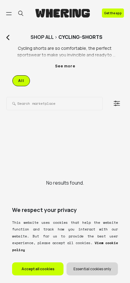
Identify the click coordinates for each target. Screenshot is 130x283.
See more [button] (65, 66)
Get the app (113, 13)
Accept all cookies (37, 268)
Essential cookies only (92, 268)
